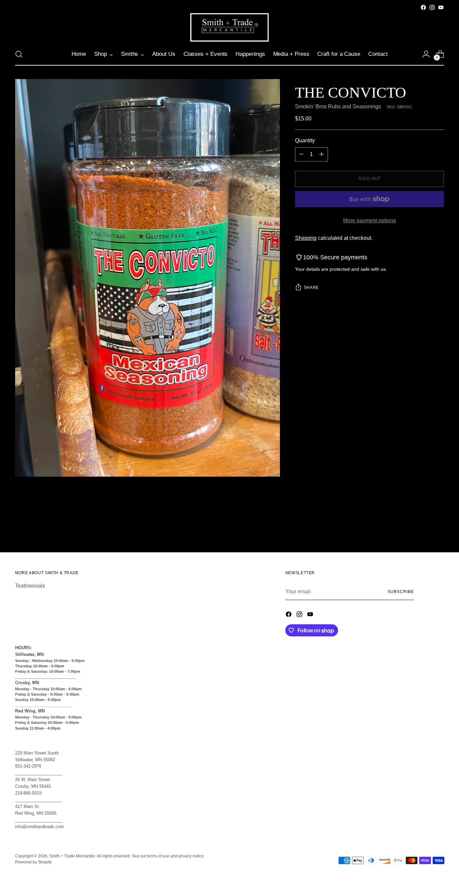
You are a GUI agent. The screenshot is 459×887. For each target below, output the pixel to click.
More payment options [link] (369, 220)
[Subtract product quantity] (301, 154)
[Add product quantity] (322, 154)
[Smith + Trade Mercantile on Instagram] (432, 7)
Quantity (305, 140)
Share (311, 287)
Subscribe (400, 591)
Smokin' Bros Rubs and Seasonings (338, 106)
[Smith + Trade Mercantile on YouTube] (441, 7)
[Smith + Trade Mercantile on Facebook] (423, 7)
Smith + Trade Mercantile (72, 856)
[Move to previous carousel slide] (422, 529)
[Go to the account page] (426, 54)
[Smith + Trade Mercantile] (229, 27)
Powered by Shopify (33, 862)
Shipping (306, 238)
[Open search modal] (19, 54)
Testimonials (30, 586)
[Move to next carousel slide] (438, 529)
